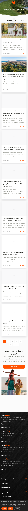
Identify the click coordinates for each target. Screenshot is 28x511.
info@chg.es (6, 427)
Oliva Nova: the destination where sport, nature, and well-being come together (13, 76)
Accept (4, 508)
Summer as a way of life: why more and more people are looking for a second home (13, 113)
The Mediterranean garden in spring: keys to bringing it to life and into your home (14, 184)
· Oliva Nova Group (6, 496)
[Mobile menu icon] (2, 2)
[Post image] (14, 30)
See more (22, 53)
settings (16, 505)
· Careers (3, 494)
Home (6, 12)
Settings (17, 508)
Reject (10, 508)
